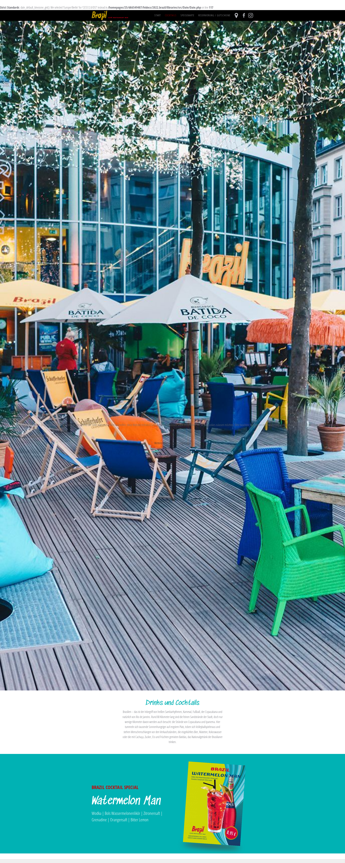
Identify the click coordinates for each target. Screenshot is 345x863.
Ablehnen (39, 436)
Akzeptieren (14, 436)
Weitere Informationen (165, 443)
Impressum (185, 443)
